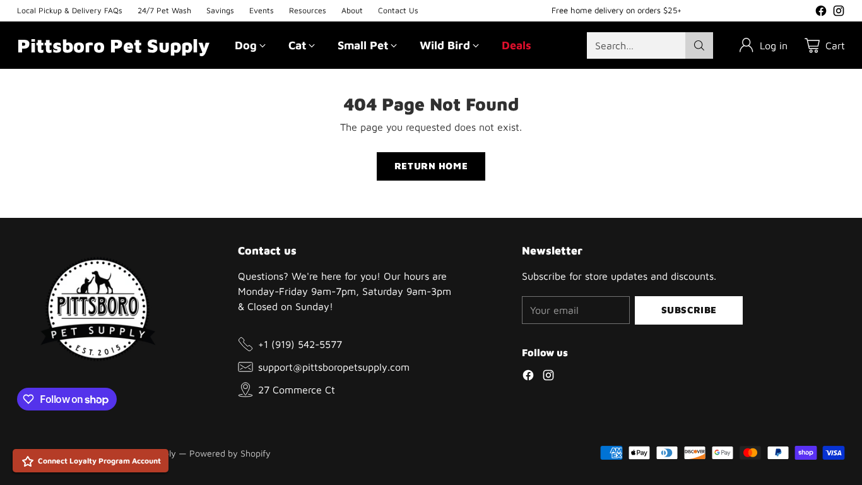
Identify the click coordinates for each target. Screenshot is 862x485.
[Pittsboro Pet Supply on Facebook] (821, 12)
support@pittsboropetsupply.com (334, 367)
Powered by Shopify (230, 453)
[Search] (699, 45)
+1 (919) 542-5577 (300, 344)
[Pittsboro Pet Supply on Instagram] (838, 12)
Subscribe (689, 309)
